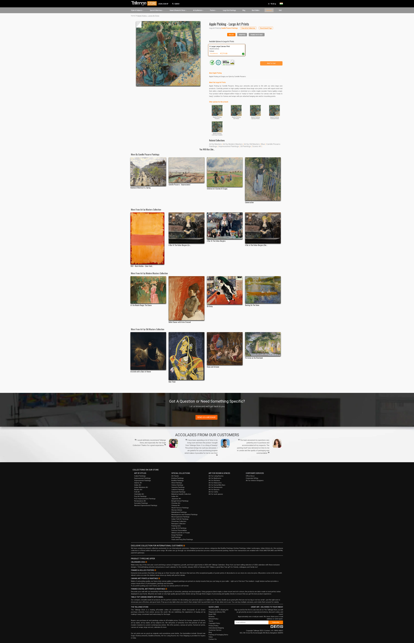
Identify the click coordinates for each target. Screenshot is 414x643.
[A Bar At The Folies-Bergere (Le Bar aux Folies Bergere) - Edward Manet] (186, 227)
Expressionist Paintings (142, 478)
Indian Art (137, 485)
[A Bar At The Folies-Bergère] (225, 225)
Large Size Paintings (229, 10)
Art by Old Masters (252, 144)
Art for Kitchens (214, 480)
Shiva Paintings (176, 483)
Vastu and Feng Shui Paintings (182, 539)
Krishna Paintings (177, 478)
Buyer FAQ (212, 614)
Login (160, 3)
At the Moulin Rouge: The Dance (141, 305)
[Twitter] (272, 627)
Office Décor (250, 476)
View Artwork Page (266, 28)
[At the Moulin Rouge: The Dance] (148, 289)
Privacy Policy (213, 626)
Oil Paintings (245, 146)
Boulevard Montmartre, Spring (140, 188)
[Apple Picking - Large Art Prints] (168, 53)
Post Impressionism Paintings (144, 499)
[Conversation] (263, 179)
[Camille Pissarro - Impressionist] (186, 170)
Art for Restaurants (215, 487)
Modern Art (138, 490)
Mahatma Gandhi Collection (181, 494)
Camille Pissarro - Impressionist (179, 185)
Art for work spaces (216, 494)
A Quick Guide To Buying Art (218, 610)
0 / (271, 3)
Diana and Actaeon (213, 367)
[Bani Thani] (186, 356)
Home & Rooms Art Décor (178, 10)
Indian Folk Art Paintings (179, 519)
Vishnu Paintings (177, 485)
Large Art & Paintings (178, 528)
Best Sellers (255, 10)
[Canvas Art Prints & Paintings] (159, 578)
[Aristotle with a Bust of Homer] (148, 351)
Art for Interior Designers (254, 480)
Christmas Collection (178, 521)
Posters (212, 10)
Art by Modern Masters (233, 144)
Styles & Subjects (136, 10)
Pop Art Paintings (140, 496)
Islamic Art (138, 483)
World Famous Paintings (180, 508)
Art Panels (175, 476)
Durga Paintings (176, 535)
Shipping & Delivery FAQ (217, 612)
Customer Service (215, 630)
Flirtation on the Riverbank (254, 358)
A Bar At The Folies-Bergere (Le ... (180, 245)
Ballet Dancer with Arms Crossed (180, 322)
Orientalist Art (139, 494)
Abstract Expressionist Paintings (145, 505)
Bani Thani (172, 382)
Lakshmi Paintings (177, 490)
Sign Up (165, 3)
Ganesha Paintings (178, 487)
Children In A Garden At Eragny (217, 189)
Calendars (269, 10)
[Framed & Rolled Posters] (155, 570)
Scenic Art (256, 146)
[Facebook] (275, 627)
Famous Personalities (179, 530)
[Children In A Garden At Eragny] (225, 172)
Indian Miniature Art (141, 487)
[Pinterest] (281, 627)
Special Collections (156, 10)
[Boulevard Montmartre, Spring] (148, 171)
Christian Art (175, 503)
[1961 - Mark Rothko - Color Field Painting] (148, 238)
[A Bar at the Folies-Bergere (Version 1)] (263, 227)
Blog (243, 10)
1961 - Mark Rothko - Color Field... (141, 266)
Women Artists (176, 510)
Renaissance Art (140, 501)
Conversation (249, 202)
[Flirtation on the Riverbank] (263, 344)
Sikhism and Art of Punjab (180, 533)
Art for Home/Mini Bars (217, 485)
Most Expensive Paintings (180, 517)
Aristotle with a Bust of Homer (140, 372)
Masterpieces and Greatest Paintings (184, 515)
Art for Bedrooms (215, 478)
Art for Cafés (213, 492)
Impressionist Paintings (229, 146)
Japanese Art (176, 499)
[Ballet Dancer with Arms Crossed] (186, 298)
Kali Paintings (176, 537)
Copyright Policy (214, 623)
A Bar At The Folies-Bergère (216, 241)
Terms (211, 621)
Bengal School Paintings (179, 501)
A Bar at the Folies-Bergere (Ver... (256, 245)
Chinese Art (175, 505)
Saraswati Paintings (178, 492)
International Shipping (216, 628)
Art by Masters (197, 10)
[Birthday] (225, 290)
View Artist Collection (248, 28)
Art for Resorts (214, 490)
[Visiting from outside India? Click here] (184, 546)
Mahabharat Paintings (179, 512)
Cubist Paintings (140, 476)
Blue (263, 144)
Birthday (210, 306)
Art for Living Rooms (216, 476)
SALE (280, 10)
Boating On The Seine (252, 305)
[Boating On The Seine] (263, 289)
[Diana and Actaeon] (225, 348)
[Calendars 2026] (146, 562)
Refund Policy (213, 619)
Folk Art (137, 492)
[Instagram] (278, 627)
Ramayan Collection (178, 524)
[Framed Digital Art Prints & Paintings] (166, 589)
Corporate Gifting (252, 478)
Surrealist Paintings (141, 503)
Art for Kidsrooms (215, 483)
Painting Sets (176, 526)
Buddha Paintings (177, 480)
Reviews (211, 617)
